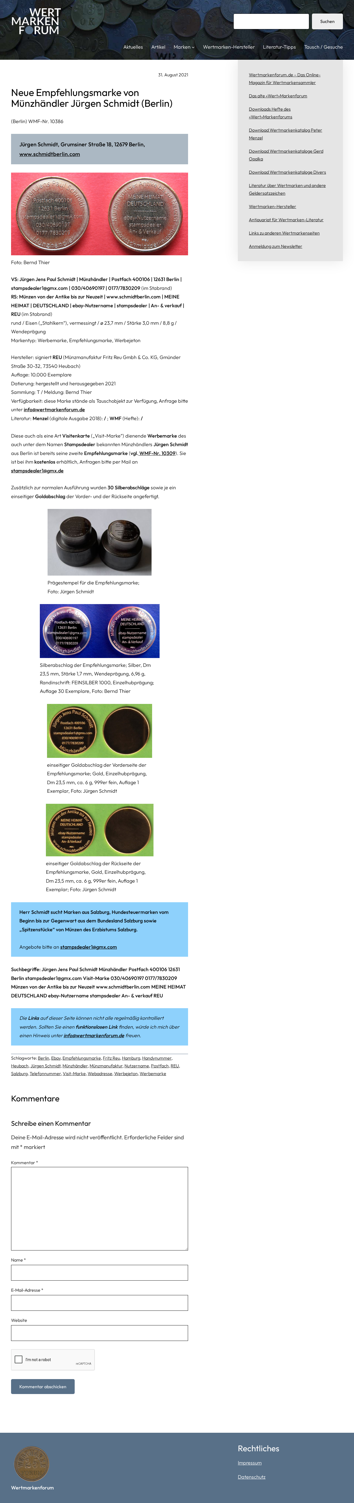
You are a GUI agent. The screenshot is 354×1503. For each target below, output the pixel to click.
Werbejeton (126, 1073)
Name (18, 1260)
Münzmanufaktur (106, 1065)
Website (19, 1320)
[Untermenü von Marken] (193, 47)
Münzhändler (75, 1065)
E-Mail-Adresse (27, 1290)
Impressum (250, 1463)
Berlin (43, 1058)
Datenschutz (252, 1477)
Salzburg (19, 1073)
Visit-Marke (74, 1073)
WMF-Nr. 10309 (156, 453)
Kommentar (24, 1162)
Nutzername (136, 1065)
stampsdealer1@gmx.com (88, 947)
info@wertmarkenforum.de (54, 409)
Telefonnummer (45, 1073)
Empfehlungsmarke (82, 1058)
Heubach (19, 1065)
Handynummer (156, 1058)
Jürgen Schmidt (45, 1065)
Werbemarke (153, 1073)
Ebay (56, 1058)
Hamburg (131, 1058)
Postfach (160, 1065)
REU (175, 1065)
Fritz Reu (111, 1058)
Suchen (327, 21)
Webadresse (100, 1073)
